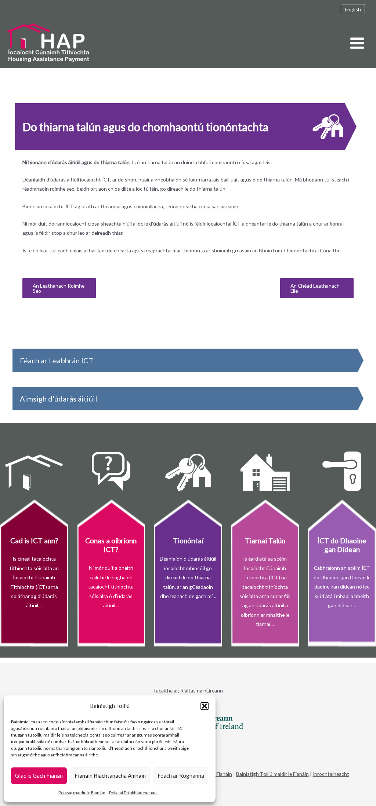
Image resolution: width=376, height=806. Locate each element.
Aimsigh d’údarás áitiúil (58, 398)
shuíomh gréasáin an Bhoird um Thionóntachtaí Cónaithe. (276, 250)
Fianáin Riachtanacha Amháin (110, 775)
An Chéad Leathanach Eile (315, 288)
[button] (204, 706)
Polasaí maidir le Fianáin (81, 792)
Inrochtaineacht (331, 774)
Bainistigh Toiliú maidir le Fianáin (272, 774)
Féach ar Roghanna (181, 775)
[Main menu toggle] (357, 43)
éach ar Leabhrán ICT (58, 360)
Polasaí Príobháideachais (133, 792)
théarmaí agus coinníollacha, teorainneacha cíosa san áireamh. (170, 206)
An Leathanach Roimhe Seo (58, 288)
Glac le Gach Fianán (39, 775)
